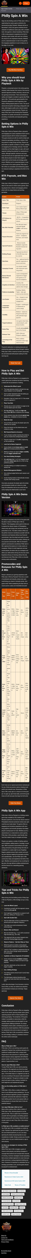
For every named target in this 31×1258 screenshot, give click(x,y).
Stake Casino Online (7, 1211)
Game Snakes (5, 1194)
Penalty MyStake (6, 1201)
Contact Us (4, 1237)
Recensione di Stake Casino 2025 (14, 1177)
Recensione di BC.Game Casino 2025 (15, 1181)
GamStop (4, 1253)
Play (26, 3)
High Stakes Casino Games (9, 1191)
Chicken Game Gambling (18, 1194)
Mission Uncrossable (7, 1197)
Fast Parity (5, 1207)
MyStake (22, 1207)
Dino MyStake (21, 1191)
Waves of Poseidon (20, 1185)
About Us (3, 1235)
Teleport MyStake (16, 1214)
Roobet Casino (18, 1197)
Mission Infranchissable (11, 1173)
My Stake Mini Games (7, 1204)
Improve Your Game (15, 998)
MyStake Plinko (14, 1207)
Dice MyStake (16, 1201)
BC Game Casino (19, 1211)
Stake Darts (8, 1185)
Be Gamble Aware (6, 1251)
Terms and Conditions (7, 1239)
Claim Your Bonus (15, 803)
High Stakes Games (6, 8)
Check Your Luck (15, 363)
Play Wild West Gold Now (15, 70)
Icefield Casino (6, 1214)
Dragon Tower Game (20, 1204)
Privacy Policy (5, 1242)
